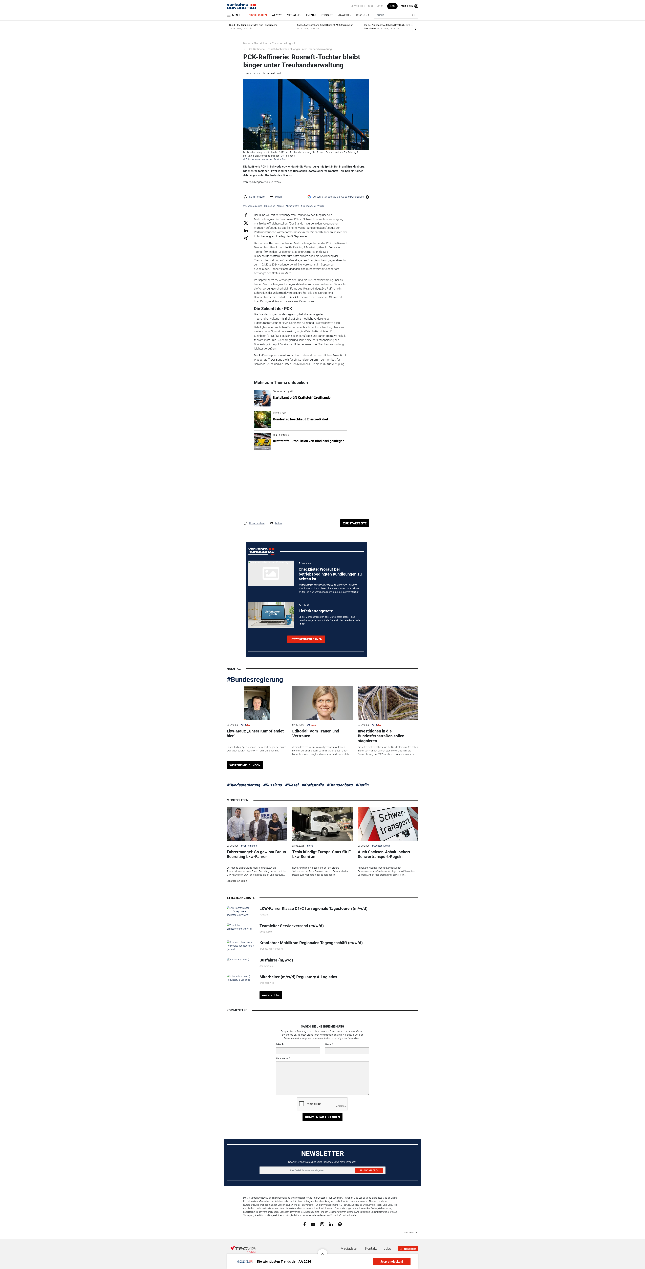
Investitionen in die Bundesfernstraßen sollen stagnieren (381, 736)
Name (328, 1044)
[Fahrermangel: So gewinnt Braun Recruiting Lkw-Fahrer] (257, 824)
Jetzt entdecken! (391, 1261)
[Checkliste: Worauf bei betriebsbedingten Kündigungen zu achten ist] (271, 573)
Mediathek (294, 15)
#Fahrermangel (249, 845)
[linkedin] (331, 1224)
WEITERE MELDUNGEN (245, 765)
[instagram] (322, 1224)
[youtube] (313, 1224)
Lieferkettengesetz (316, 611)
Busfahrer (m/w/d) (276, 960)
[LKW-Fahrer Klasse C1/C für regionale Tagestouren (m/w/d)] (240, 911)
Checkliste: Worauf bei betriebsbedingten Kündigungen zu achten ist (330, 574)
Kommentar (282, 1058)
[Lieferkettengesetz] (271, 615)
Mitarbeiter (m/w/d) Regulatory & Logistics (298, 977)
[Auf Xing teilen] (246, 238)
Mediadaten (349, 1248)
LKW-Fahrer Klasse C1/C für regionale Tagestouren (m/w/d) (313, 908)
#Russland (272, 785)
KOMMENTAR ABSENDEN (322, 1117)
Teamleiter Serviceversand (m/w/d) (292, 926)
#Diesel (291, 785)
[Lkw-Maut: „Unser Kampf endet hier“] (257, 703)
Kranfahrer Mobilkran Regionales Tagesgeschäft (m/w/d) (311, 942)
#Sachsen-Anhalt (381, 845)
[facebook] (304, 1224)
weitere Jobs (271, 995)
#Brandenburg (340, 785)
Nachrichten (258, 15)
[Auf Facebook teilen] (246, 215)
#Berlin (362, 785)
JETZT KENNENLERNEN (306, 639)
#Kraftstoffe (312, 785)
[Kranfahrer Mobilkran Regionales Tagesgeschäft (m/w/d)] (240, 945)
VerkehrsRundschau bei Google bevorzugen (338, 196)
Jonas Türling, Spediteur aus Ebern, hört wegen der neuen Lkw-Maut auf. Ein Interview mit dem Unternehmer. (256, 749)
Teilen (278, 196)
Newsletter (358, 6)
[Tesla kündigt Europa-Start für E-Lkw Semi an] (322, 824)
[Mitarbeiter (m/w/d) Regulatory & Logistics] (240, 978)
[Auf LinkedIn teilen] (246, 230)
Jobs (380, 6)
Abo (392, 6)
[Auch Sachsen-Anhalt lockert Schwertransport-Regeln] (388, 824)
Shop (371, 6)
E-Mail (279, 1044)
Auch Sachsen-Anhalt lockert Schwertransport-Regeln (384, 854)
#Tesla (310, 845)
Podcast (327, 15)
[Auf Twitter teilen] (246, 223)
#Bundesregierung (255, 680)
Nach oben (409, 1232)
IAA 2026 (276, 15)
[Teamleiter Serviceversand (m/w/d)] (240, 927)
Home (246, 43)
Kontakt (371, 1248)
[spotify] (340, 1224)
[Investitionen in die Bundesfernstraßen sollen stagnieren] (388, 703)
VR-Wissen (344, 15)
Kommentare (257, 196)
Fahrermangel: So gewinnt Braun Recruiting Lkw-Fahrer (256, 854)
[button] (322, 1251)
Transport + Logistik (284, 43)
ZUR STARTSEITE (355, 523)
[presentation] (415, 29)
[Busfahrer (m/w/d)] (238, 959)
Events (311, 15)
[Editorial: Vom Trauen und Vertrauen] (322, 703)
